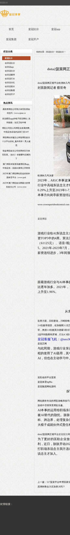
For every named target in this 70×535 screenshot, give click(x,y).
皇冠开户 (33, 39)
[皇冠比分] (10, 17)
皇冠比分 (33, 29)
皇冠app (55, 29)
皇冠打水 (11, 79)
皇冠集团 (11, 39)
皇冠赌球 (11, 75)
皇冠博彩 (42, 219)
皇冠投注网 (64, 434)
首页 (11, 29)
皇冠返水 (11, 86)
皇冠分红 (11, 82)
